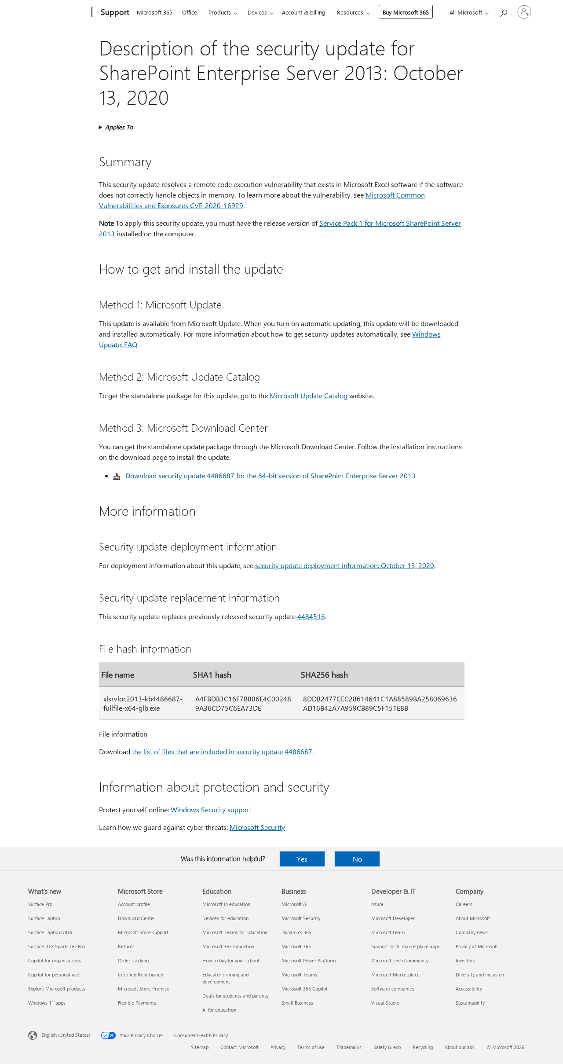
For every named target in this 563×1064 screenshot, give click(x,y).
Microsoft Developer (393, 918)
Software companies (392, 988)
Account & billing (303, 12)
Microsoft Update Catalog (308, 395)
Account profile (134, 904)
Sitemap (199, 1047)
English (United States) (65, 1034)
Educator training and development (225, 978)
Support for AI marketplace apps (405, 946)
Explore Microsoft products (56, 988)
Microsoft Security (257, 827)
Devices (257, 12)
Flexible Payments (137, 1002)
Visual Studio (385, 1002)
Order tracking (133, 960)
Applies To (119, 127)
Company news (472, 932)
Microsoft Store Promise (143, 988)
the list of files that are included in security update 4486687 (222, 751)
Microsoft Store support (143, 932)
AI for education (219, 1009)
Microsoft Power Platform (309, 960)
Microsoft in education (226, 904)
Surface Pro (40, 904)
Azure (377, 904)
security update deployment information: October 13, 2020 (344, 565)
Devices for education (225, 918)
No (357, 858)
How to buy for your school (230, 960)
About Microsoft (473, 918)
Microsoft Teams (299, 974)
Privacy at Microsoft (477, 946)
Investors (465, 960)
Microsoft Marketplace (395, 974)
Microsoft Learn (388, 932)
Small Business (297, 1002)
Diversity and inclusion (480, 974)
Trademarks (349, 1047)
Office (189, 12)
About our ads (460, 1047)
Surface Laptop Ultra (50, 932)
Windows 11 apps (47, 1002)
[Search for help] (503, 11)
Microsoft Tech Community (399, 960)
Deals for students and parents (235, 995)
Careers (464, 904)
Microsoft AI (294, 904)
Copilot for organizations (54, 960)
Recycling (423, 1047)
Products (219, 12)
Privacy (278, 1047)
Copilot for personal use (53, 974)
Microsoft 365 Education (228, 946)
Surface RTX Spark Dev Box (56, 946)
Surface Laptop (44, 918)
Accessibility (469, 988)
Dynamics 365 (296, 932)
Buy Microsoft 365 (406, 12)
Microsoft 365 (154, 12)
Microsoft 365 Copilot (305, 988)
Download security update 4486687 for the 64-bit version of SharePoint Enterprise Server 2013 (270, 475)
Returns (126, 946)
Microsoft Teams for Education (234, 932)
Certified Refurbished (140, 974)
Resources (350, 12)
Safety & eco (387, 1047)
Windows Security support (211, 809)
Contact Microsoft (239, 1047)
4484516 (311, 616)
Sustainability (470, 1002)
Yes (302, 858)
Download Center (136, 918)
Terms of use (311, 1047)
